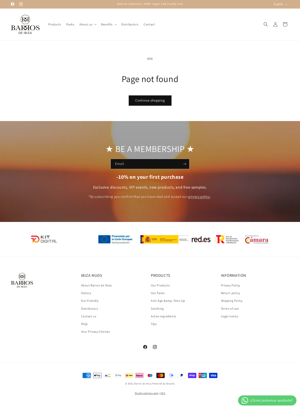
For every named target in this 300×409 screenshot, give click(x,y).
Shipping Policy (232, 301)
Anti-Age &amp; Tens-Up (168, 301)
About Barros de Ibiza (96, 285)
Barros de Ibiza (143, 383)
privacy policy (199, 196)
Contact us (88, 316)
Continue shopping (150, 100)
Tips (154, 324)
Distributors (89, 309)
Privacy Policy (230, 285)
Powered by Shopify (163, 383)
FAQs (84, 324)
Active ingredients (163, 316)
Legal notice (229, 316)
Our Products (160, 285)
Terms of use (230, 309)
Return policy (230, 293)
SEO (162, 393)
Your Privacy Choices (95, 332)
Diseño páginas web (146, 393)
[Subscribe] (184, 164)
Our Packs (158, 293)
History (86, 293)
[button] (87, 24)
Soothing (157, 309)
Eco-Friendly (90, 301)
